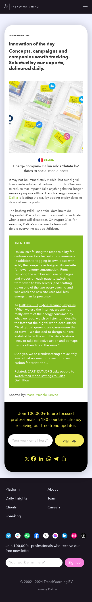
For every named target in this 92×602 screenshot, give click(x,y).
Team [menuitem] (52, 498)
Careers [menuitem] (54, 507)
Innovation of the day (31, 44)
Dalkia (49, 160)
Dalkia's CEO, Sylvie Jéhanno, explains (47, 305)
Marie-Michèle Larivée (42, 395)
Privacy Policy (46, 589)
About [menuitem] (53, 489)
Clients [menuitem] (11, 507)
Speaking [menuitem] (13, 516)
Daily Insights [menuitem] (16, 498)
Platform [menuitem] (13, 489)
